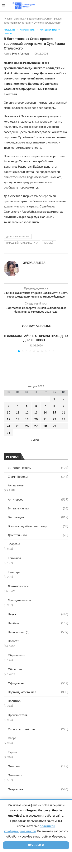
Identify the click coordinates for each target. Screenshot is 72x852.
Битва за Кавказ (38, 508)
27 (36, 426)
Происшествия (17, 715)
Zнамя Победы (38, 476)
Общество (15, 669)
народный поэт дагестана (22, 242)
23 (63, 419)
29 (54, 426)
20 (36, 419)
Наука (38, 614)
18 (17, 419)
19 (27, 419)
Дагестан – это (38, 535)
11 (17, 412)
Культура (14, 572)
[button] (7, 342)
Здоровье (14, 544)
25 (17, 426)
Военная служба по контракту (38, 526)
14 (45, 412)
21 (45, 419)
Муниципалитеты (19, 600)
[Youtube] (50, 5)
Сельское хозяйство (38, 729)
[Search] (68, 5)
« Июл (35, 440)
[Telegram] (58, 5)
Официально (38, 683)
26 (27, 426)
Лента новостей (18, 586)
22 (54, 419)
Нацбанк (38, 623)
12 (27, 412)
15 (54, 412)
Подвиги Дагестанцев (38, 692)
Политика (14, 701)
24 (8, 426)
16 (63, 412)
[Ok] (62, 5)
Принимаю (36, 845)
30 (63, 426)
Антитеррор (38, 499)
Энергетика (38, 789)
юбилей (49, 242)
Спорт (12, 738)
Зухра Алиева (20, 53)
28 (45, 426)
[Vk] (54, 5)
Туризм (12, 752)
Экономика (15, 775)
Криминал (14, 558)
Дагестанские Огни (17, 236)
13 (36, 412)
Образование (17, 655)
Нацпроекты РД (38, 632)
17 (8, 419)
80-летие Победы (38, 467)
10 (8, 412)
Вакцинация (38, 517)
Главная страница (14, 18)
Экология (38, 766)
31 (8, 432)
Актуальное (15, 485)
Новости (13, 641)
